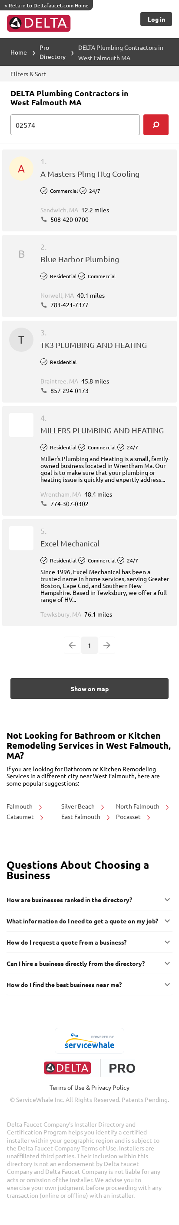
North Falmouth (138, 806)
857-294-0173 (69, 390)
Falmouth (20, 806)
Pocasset (129, 816)
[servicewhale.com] (90, 1041)
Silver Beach (78, 806)
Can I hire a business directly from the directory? (76, 963)
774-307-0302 (69, 503)
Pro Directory (53, 51)
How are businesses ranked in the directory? (69, 899)
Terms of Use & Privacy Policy (89, 1087)
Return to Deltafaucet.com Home (46, 5)
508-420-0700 (69, 219)
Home (18, 52)
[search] (156, 124)
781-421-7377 (69, 305)
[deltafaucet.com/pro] (90, 1068)
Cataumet (21, 816)
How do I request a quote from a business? (66, 942)
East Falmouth (81, 816)
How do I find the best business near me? (64, 984)
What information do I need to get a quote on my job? (82, 921)
